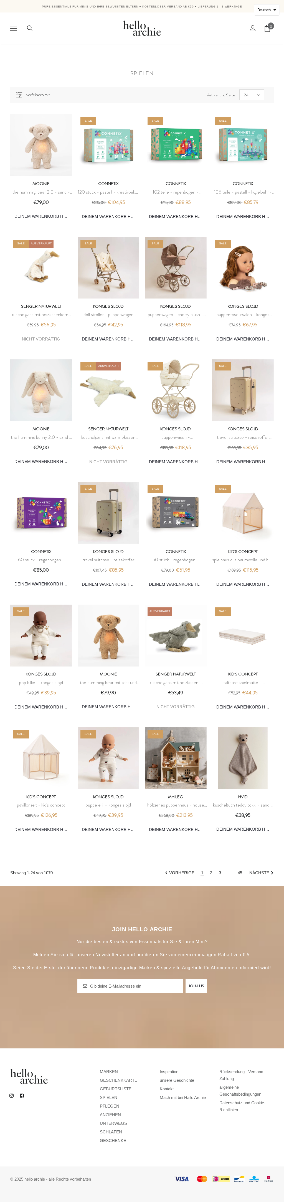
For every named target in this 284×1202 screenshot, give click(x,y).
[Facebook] (22, 1095)
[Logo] (142, 28)
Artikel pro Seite (221, 95)
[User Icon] (253, 28)
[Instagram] (11, 1095)
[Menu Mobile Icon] (13, 28)
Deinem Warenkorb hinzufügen (43, 216)
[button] (267, 9)
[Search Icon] (29, 28)
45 (240, 872)
